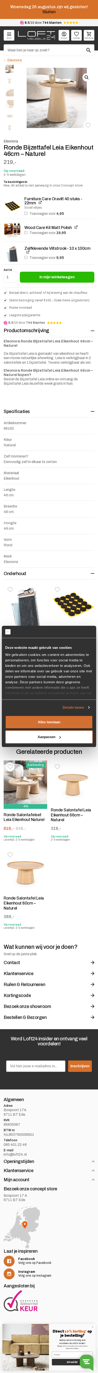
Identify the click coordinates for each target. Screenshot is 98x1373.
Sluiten (49, 12)
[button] (88, 125)
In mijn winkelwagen (57, 277)
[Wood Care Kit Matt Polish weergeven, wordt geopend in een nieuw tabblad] (76, 227)
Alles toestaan (49, 722)
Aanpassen (46, 737)
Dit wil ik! (72, 1362)
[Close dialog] (92, 1327)
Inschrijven (80, 1066)
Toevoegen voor (46, 214)
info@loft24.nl (15, 1154)
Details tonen (73, 707)
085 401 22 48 (15, 1144)
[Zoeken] (88, 50)
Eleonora (14, 60)
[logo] (36, 35)
